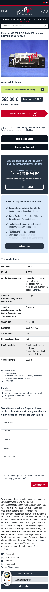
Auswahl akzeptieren (24, 580)
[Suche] (45, 26)
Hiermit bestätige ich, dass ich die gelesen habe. (25, 477)
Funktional (10, 564)
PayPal (9, 560)
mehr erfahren (24, 246)
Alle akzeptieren (24, 573)
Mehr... (37, 290)
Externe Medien (12, 557)
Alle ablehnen (25, 586)
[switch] (6, 583)
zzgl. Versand (14, 104)
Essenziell (10, 554)
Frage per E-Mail (26, 187)
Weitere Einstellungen (10, 567)
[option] (24, 221)
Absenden (37, 484)
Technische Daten (24, 138)
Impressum (40, 540)
